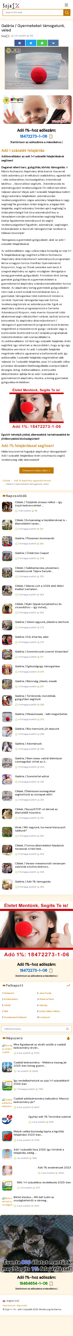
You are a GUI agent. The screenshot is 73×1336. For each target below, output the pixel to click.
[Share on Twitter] (31, 43)
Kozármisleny (11, 999)
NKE (6, 1011)
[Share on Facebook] (19, 43)
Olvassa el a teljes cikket (35, 470)
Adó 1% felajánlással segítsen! (27, 445)
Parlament (9, 993)
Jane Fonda (45, 993)
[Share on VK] (53, 43)
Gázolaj (43, 1005)
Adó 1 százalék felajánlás (22, 150)
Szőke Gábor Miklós (49, 1011)
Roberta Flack (47, 999)
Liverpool (45, 1017)
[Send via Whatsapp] (42, 43)
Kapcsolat (22, 1305)
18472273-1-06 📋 (36, 136)
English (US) (12, 1300)
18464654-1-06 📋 (36, 1283)
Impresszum (9, 1305)
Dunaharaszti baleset (15, 1017)
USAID (7, 1005)
